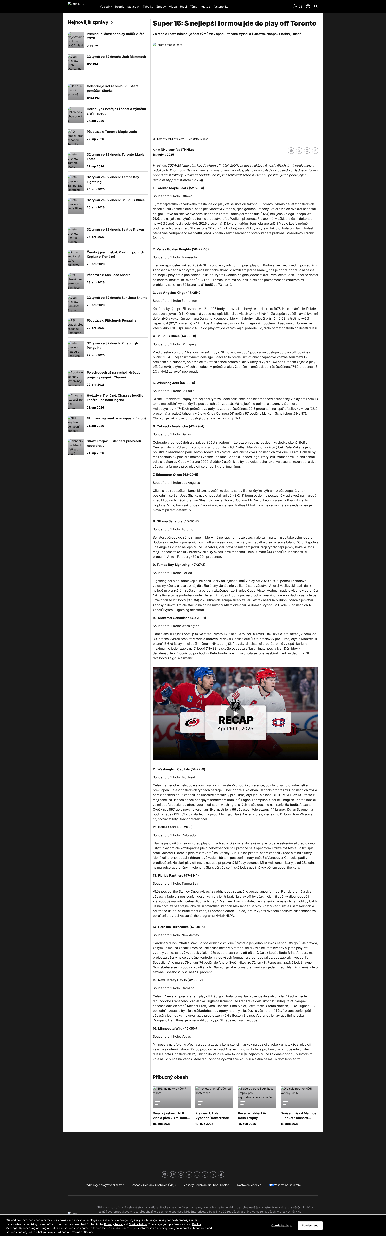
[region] (193, 1225)
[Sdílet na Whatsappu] (291, 150)
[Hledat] (316, 6)
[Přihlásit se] (308, 6)
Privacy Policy (113, 1224)
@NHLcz (187, 150)
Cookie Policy (138, 1224)
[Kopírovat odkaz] (315, 150)
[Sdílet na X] (299, 150)
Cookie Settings (281, 1225)
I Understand (310, 1225)
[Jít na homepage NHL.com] (82, 6)
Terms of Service (83, 1231)
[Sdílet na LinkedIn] (307, 150)
